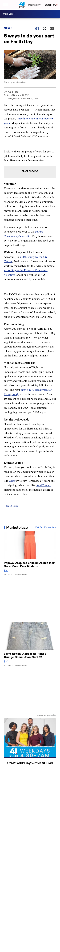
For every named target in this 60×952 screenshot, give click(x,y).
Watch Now (50, 5)
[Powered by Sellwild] (51, 715)
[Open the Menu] (5, 5)
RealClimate (43, 485)
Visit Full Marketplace (45, 527)
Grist (12, 480)
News (8, 28)
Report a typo (12, 506)
